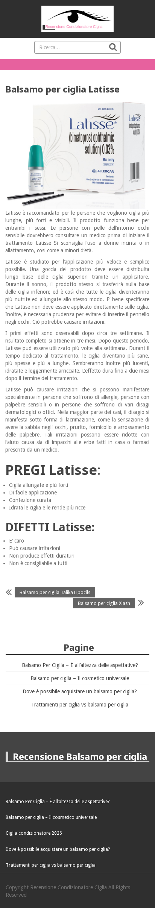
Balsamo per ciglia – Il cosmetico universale (79, 678)
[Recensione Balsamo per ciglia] (77, 19)
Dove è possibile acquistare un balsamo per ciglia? (80, 691)
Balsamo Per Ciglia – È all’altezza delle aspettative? (80, 665)
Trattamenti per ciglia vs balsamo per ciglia (79, 705)
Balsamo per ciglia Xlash (104, 603)
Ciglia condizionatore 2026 (34, 833)
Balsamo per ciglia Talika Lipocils (55, 592)
